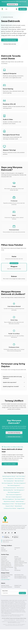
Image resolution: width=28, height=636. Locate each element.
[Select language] (16, 9)
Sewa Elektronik (4, 577)
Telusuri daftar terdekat (10, 464)
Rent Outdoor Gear (19, 478)
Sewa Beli (16, 556)
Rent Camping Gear (8, 480)
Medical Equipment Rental (8, 476)
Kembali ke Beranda (8, 17)
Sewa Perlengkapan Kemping (20, 577)
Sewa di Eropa (4, 559)
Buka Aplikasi (23, 9)
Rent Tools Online (20, 476)
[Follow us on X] (8, 532)
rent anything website (12, 621)
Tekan (15, 568)
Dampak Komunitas (18, 564)
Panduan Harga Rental (19, 565)
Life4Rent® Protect (5, 561)
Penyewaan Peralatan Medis (7, 574)
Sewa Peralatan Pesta (5, 576)
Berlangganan (22, 593)
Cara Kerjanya (4, 556)
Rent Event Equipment (7, 483)
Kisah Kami (3, 549)
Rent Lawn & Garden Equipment (13, 497)
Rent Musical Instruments (9, 487)
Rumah (2, 547)
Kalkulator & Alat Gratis (19, 561)
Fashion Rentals (19, 501)
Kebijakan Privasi (17, 585)
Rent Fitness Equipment (13, 492)
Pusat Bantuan (4, 550)
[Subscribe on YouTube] (15, 532)
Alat (6, 9)
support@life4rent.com (8, 540)
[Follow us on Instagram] (2, 532)
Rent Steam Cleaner (19, 499)
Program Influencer (5, 570)
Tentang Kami (17, 547)
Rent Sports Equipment (19, 483)
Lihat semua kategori (5, 579)
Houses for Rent (9, 506)
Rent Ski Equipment (19, 490)
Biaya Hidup (3, 568)
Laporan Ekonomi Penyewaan (7, 567)
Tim (15, 549)
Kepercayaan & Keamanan (6, 587)
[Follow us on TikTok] (5, 532)
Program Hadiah (17, 558)
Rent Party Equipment (8, 478)
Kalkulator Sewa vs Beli (6, 562)
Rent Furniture (20, 487)
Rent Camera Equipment (13, 485)
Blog (15, 567)
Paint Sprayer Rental (20, 503)
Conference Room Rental (10, 508)
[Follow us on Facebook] (12, 532)
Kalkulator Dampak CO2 (6, 564)
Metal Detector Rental (9, 501)
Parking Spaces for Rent (8, 503)
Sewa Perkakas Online (18, 574)
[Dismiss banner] (20, 4)
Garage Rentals (20, 508)
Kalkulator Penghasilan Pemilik (20, 562)
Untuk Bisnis (3, 558)
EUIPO (23, 624)
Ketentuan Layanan (5, 585)
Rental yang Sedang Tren (6, 565)
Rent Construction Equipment (13, 494)
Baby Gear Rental (19, 480)
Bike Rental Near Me (8, 490)
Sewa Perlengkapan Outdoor (20, 576)
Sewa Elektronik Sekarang (10, 40)
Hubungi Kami (17, 587)
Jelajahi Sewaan (17, 559)
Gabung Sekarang (11, 4)
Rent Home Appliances (8, 499)
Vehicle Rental (18, 506)
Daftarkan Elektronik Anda (10, 44)
